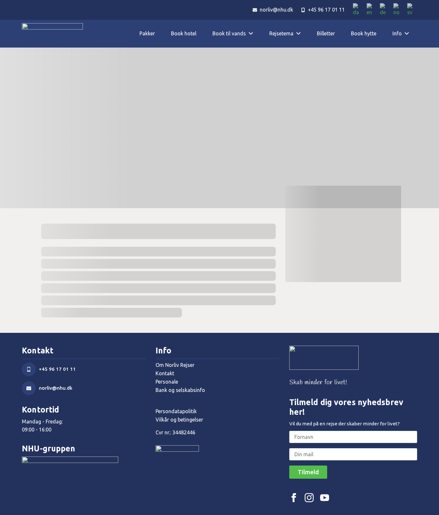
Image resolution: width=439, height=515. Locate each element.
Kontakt (165, 373)
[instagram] (309, 497)
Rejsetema (281, 33)
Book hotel (183, 33)
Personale (167, 381)
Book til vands (229, 33)
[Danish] (358, 10)
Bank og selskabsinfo (180, 390)
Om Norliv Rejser (175, 365)
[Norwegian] (398, 10)
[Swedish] (412, 10)
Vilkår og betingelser (179, 419)
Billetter (326, 33)
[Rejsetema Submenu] (301, 33)
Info (397, 33)
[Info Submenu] (409, 33)
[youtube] (324, 497)
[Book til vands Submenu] (253, 33)
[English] (372, 10)
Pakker (147, 33)
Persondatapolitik (176, 411)
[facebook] (293, 497)
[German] (385, 10)
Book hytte (363, 33)
